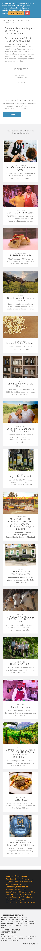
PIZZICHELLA (20, 800)
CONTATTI (5, 936)
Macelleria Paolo (20, 707)
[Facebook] (21, 85)
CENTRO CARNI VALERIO (20, 213)
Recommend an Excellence (19, 100)
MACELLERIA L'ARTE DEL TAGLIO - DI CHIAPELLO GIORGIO (20, 619)
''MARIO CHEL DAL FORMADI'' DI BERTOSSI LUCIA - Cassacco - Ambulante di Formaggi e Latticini (20, 524)
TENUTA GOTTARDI (20, 664)
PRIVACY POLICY (17, 936)
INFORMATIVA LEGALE (9, 940)
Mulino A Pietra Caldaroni (20, 343)
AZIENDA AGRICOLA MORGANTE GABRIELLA (20, 843)
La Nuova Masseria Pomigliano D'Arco (20, 572)
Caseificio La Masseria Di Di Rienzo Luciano (20, 430)
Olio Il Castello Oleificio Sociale (20, 385)
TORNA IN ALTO (29, 944)
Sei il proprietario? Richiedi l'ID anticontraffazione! (19, 39)
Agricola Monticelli (20, 476)
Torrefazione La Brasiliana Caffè (20, 168)
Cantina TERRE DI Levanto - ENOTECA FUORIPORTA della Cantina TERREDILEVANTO (20, 753)
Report (12, 114)
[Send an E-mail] (19, 85)
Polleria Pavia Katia (20, 255)
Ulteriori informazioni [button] (16, 13)
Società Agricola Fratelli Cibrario (20, 299)
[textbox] (20, 348)
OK (27, 13)
